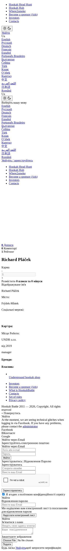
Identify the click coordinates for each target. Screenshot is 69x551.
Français (6, 49)
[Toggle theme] (7, 28)
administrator (30, 426)
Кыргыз (6, 76)
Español (6, 52)
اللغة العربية (8, 83)
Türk (4, 66)
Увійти (5, 32)
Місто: (5, 297)
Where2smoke (17, 11)
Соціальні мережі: (12, 309)
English (5, 39)
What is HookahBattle (22, 390)
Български (8, 59)
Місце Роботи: (10, 333)
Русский (6, 42)
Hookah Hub (16, 7)
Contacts (14, 21)
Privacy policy (17, 400)
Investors (14, 17)
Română (6, 90)
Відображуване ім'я (13, 284)
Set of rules (15, 396)
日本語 (5, 86)
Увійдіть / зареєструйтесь (17, 160)
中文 (4, 79)
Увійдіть (20, 547)
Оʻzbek (5, 72)
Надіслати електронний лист (19, 515)
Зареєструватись (12, 490)
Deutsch (6, 46)
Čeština (5, 62)
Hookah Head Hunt (20, 4)
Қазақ (5, 69)
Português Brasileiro (13, 56)
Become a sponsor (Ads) (23, 14)
